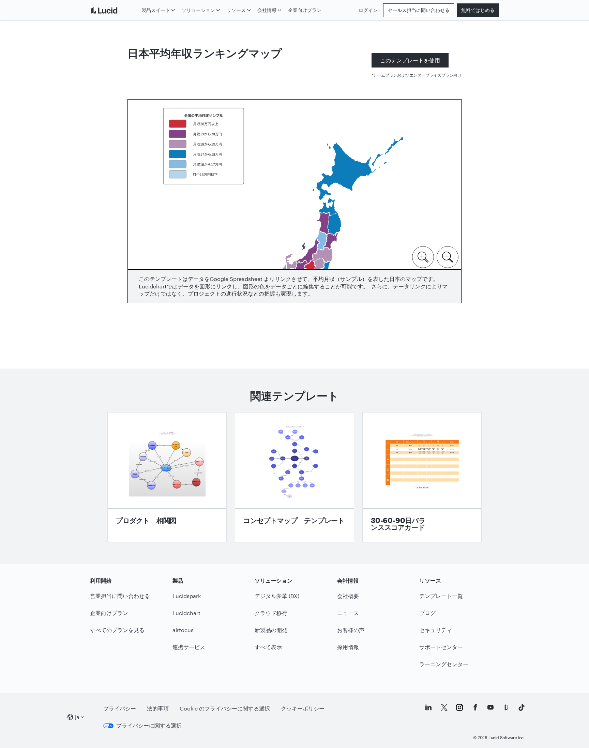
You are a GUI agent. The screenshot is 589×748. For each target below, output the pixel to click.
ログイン (368, 10)
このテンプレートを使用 (410, 60)
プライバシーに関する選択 (149, 725)
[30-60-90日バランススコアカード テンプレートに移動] (422, 477)
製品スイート (155, 10)
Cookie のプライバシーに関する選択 (225, 708)
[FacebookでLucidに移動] (475, 707)
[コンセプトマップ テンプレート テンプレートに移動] (294, 477)
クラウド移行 (271, 613)
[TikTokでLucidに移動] (521, 707)
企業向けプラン (304, 10)
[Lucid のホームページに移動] (114, 10)
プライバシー (119, 708)
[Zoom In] (423, 256)
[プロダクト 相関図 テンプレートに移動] (167, 477)
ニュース (348, 613)
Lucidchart (186, 613)
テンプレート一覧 (441, 596)
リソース (236, 10)
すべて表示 (268, 647)
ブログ (427, 613)
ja (77, 717)
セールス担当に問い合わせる (419, 10)
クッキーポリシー (302, 708)
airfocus (183, 630)
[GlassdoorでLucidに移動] (506, 707)
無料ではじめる (478, 10)
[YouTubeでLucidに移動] (490, 707)
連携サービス (188, 647)
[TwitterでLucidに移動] (444, 707)
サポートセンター (441, 647)
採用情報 (348, 647)
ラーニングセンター (443, 664)
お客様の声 (350, 630)
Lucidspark (186, 596)
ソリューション (198, 10)
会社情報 (266, 10)
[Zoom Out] (447, 256)
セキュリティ (435, 630)
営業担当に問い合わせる (120, 596)
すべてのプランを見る (117, 630)
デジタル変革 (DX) (277, 596)
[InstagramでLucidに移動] (459, 707)
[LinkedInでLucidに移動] (428, 707)
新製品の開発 (271, 630)
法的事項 (158, 708)
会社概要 (348, 596)
